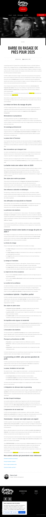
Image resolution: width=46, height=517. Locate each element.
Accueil (10, 15)
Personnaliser (7, 512)
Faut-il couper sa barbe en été (10, 464)
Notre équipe (20, 15)
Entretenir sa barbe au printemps (11, 458)
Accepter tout (22, 512)
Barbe (23, 41)
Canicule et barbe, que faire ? (10, 467)
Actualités (26, 15)
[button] (23, 494)
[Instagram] (10, 499)
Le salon (14, 15)
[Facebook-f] (5, 499)
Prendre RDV (41, 15)
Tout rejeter (15, 512)
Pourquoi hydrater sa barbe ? (10, 461)
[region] (14, 508)
